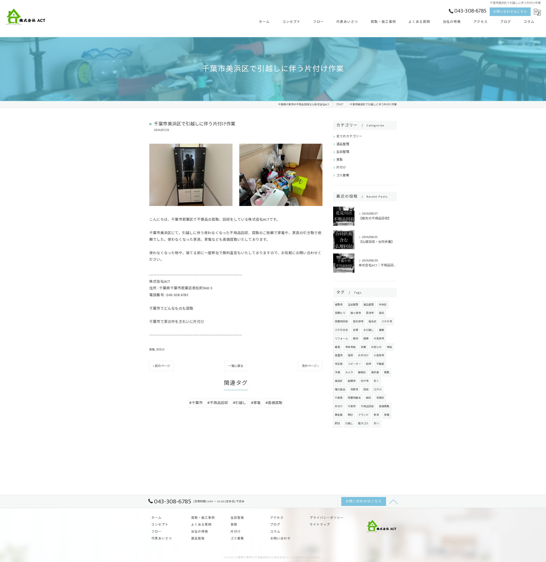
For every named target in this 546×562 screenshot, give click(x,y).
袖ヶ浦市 (355, 313)
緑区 (368, 398)
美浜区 (339, 381)
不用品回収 (367, 406)
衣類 (355, 330)
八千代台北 (341, 330)
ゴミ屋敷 (342, 175)
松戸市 (365, 381)
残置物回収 (341, 321)
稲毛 (381, 313)
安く (376, 381)
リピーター (354, 364)
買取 (152, 349)
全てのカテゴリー (349, 136)
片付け (160, 349)
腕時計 (362, 372)
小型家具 (379, 355)
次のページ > (310, 366)
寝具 (350, 355)
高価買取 (384, 406)
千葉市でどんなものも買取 (171, 308)
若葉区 (380, 398)
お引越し (368, 330)
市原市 (354, 389)
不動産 (380, 364)
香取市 (339, 305)
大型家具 (379, 338)
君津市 (370, 313)
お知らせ (376, 347)
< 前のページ (161, 366)
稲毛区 (372, 321)
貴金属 (339, 415)
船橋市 (352, 381)
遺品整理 (342, 144)
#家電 (256, 403)
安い (376, 423)
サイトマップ (320, 524)
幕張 (337, 347)
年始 (389, 347)
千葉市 (352, 406)
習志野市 (358, 321)
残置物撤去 (354, 398)
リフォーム (341, 338)
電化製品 (340, 389)
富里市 (339, 355)
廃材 (355, 338)
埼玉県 (339, 364)
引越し (349, 423)
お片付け (363, 355)
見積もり (340, 313)
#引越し (239, 403)
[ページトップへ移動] (393, 501)
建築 (366, 338)
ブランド (363, 415)
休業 (363, 347)
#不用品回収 (217, 403)
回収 (366, 389)
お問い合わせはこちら (510, 11)
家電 (386, 415)
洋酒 (337, 372)
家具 (376, 415)
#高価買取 (274, 403)
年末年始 (350, 347)
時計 (350, 415)
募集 (381, 330)
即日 (337, 423)
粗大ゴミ (363, 423)
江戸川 (378, 389)
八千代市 (387, 321)
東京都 (375, 372)
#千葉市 (196, 403)
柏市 (368, 364)
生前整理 (342, 152)
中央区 (383, 305)
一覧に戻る (235, 366)
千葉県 (339, 398)
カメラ (349, 372)
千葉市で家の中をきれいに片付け (176, 322)
